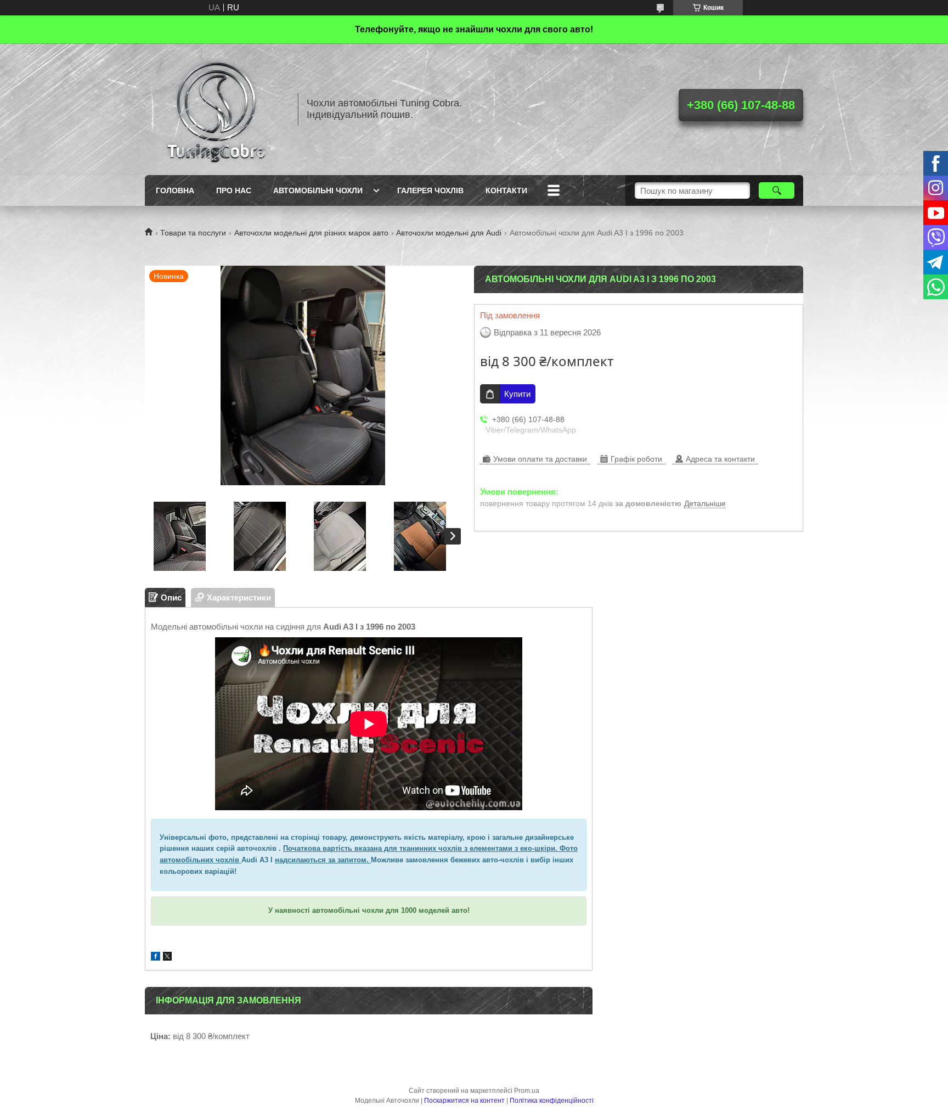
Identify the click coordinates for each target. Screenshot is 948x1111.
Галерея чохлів (430, 190)
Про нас (233, 190)
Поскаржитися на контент (464, 1100)
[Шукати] (776, 190)
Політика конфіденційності (552, 1100)
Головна (175, 190)
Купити (517, 394)
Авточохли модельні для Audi (448, 232)
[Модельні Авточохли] (216, 109)
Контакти (506, 190)
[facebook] (155, 957)
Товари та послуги (193, 232)
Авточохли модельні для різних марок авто (311, 232)
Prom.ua (526, 1091)
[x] (167, 957)
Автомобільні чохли (318, 190)
